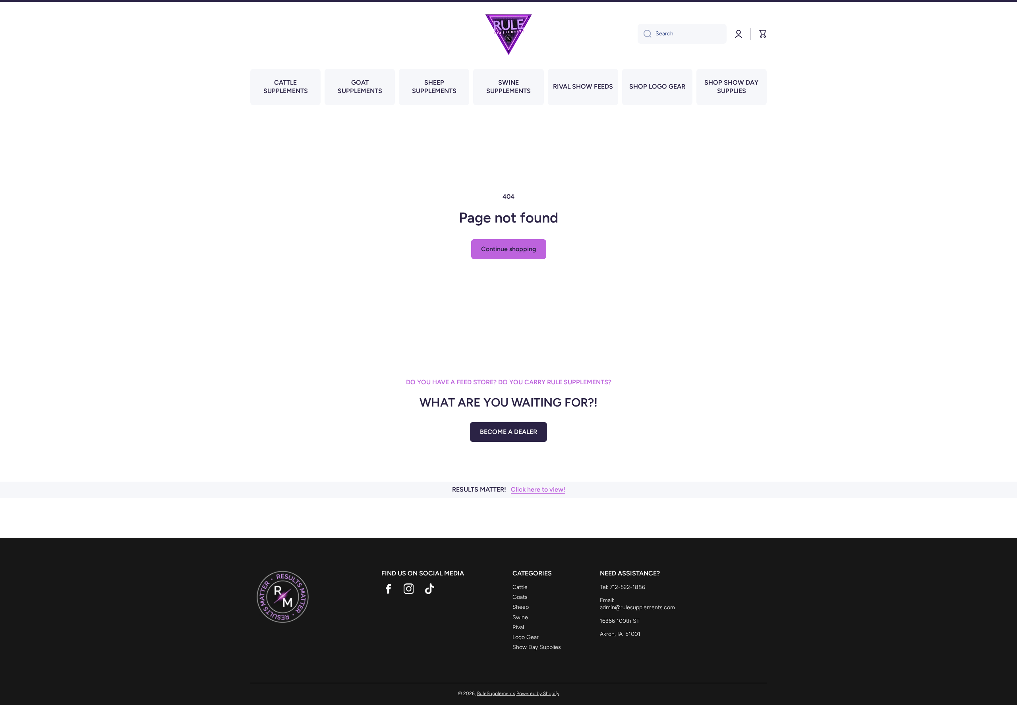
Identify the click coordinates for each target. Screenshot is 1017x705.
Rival (518, 627)
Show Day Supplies (536, 647)
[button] (763, 34)
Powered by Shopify (537, 693)
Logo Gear (525, 637)
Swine (520, 617)
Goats (520, 597)
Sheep (520, 607)
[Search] (645, 34)
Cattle (520, 587)
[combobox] (682, 34)
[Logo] (508, 34)
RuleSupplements (496, 693)
